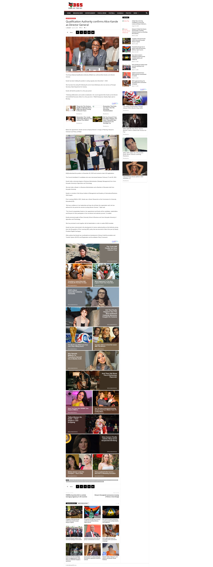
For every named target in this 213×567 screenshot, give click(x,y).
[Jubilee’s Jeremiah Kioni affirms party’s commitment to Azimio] (92, 530)
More (135, 13)
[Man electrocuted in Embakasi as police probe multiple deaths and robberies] (110, 512)
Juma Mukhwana (114, 480)
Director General (80, 480)
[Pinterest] (85, 32)
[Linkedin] (93, 32)
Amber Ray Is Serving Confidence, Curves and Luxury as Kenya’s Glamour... (139, 22)
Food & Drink (102, 13)
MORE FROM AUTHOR (83, 503)
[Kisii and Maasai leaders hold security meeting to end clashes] (74, 530)
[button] (146, 13)
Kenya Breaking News (74, 16)
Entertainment (90, 13)
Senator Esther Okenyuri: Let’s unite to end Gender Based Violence (110, 558)
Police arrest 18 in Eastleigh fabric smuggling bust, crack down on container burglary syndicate (73, 559)
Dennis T (69, 27)
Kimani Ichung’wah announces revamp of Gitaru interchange (107, 496)
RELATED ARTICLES (71, 503)
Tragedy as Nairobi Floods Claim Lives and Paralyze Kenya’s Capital (72, 521)
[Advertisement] (118, 5)
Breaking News (78, 13)
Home (69, 13)
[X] (81, 32)
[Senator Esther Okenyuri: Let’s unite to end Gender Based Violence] (110, 549)
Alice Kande (72, 480)
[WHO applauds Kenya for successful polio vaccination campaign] (110, 530)
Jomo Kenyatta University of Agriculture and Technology (97, 480)
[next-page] (118, 503)
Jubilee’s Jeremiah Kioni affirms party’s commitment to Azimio (92, 538)
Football (112, 13)
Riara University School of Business (95, 481)
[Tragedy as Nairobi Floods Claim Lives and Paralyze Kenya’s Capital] (74, 512)
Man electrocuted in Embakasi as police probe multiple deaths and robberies (110, 521)
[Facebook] (77, 32)
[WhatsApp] (89, 32)
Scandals (120, 13)
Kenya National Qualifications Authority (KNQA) (77, 481)
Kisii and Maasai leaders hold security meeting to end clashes (74, 538)
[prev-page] (116, 503)
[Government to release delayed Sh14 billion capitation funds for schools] (92, 549)
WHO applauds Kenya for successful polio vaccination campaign (109, 539)
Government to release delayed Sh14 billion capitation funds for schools (92, 558)
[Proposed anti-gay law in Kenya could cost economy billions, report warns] (92, 512)
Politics (128, 13)
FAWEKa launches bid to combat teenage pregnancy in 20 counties (76, 496)
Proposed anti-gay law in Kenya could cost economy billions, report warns (92, 521)
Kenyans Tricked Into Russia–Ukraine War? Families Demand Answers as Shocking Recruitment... (139, 31)
